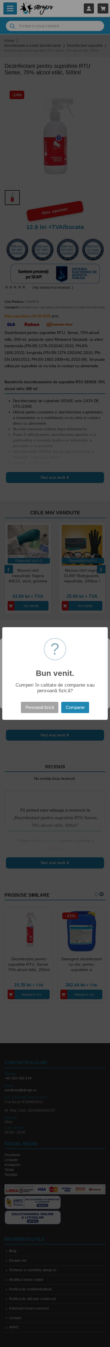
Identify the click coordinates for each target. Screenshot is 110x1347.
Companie (75, 707)
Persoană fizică (39, 707)
